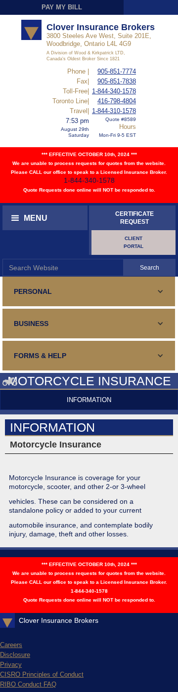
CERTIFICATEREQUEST (134, 217)
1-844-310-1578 (114, 111)
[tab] (89, 400)
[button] (45, 217)
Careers (11, 645)
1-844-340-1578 (114, 91)
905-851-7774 (116, 71)
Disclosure (15, 654)
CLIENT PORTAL (133, 242)
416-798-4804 (116, 101)
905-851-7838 (116, 81)
